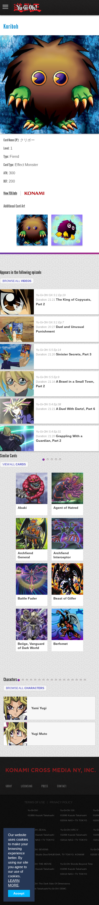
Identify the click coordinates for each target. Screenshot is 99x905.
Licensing (26, 786)
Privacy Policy (61, 802)
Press (44, 786)
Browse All (17, 281)
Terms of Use (34, 802)
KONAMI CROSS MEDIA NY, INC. (51, 770)
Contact (62, 786)
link (5, 7)
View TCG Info (10, 193)
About (8, 786)
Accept (18, 893)
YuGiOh (27, 8)
